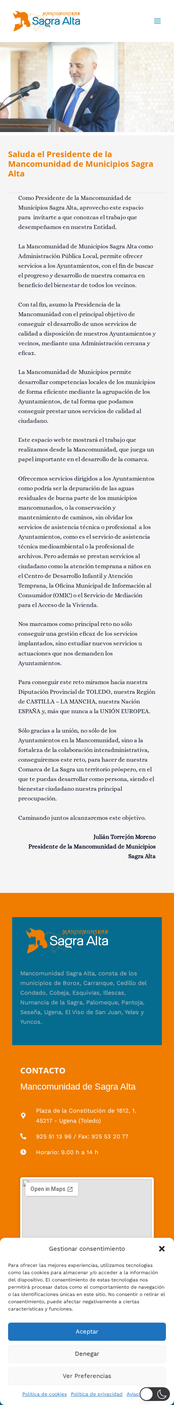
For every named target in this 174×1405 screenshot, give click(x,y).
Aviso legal (139, 1394)
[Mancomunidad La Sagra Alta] (46, 21)
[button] (162, 1249)
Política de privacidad (97, 1394)
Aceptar (87, 1331)
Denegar (87, 1353)
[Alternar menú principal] (157, 21)
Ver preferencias (87, 1376)
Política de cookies (44, 1394)
